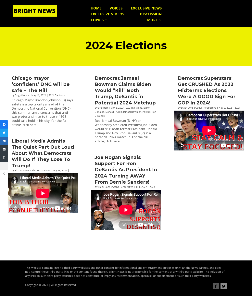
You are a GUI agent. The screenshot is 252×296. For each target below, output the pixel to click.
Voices (116, 8)
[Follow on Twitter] (223, 286)
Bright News (22, 95)
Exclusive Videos (107, 14)
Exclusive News (146, 8)
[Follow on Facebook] (216, 286)
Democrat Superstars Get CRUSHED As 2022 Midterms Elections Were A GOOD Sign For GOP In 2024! (206, 90)
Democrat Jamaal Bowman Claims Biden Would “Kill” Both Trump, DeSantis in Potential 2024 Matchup (125, 90)
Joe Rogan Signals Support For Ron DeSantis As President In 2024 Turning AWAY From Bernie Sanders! (126, 169)
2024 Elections (57, 95)
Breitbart (103, 107)
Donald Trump (114, 112)
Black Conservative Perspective (32, 170)
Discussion (151, 14)
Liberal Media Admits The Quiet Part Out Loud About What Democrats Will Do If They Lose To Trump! (43, 153)
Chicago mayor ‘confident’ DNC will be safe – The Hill (41, 84)
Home (96, 8)
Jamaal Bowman (132, 112)
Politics (147, 112)
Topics (97, 20)
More (152, 20)
